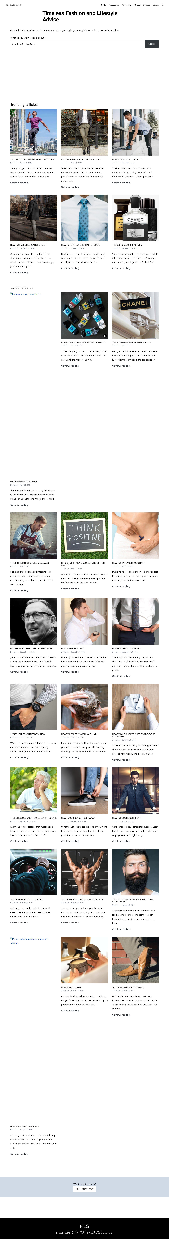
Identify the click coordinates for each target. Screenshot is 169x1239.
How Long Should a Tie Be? (126, 648)
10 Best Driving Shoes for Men (128, 987)
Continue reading (19, 183)
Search (152, 43)
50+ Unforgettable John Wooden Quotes (32, 648)
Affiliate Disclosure (95, 1233)
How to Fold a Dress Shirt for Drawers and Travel (133, 735)
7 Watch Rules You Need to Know (27, 734)
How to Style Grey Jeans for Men (28, 244)
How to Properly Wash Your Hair (79, 734)
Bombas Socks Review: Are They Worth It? (83, 342)
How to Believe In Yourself (24, 1126)
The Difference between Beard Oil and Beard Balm (133, 900)
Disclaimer (72, 1233)
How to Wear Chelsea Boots (127, 159)
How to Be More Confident (126, 817)
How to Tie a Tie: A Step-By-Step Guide (80, 244)
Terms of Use (82, 1233)
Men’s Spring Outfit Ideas (23, 481)
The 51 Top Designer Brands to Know (131, 342)
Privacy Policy (61, 1233)
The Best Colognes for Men (127, 244)
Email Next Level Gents (85, 1189)
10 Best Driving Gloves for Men (26, 899)
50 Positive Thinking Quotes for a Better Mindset (83, 564)
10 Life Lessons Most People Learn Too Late (33, 817)
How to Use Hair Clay (72, 648)
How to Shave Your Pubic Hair (128, 562)
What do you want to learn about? (27, 37)
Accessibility (108, 1233)
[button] (162, 4)
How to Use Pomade (71, 987)
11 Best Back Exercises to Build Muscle (82, 899)
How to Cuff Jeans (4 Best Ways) (78, 817)
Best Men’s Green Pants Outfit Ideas (80, 159)
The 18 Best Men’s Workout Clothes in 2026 (32, 159)
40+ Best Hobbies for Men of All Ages (29, 562)
